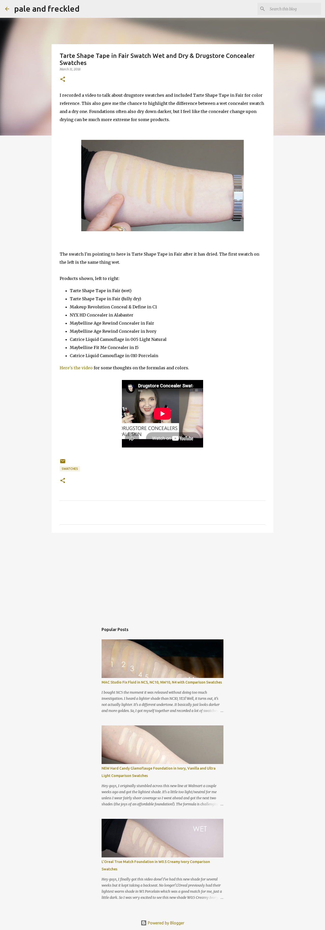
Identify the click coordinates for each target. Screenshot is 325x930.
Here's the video (76, 367)
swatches (70, 468)
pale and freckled (46, 8)
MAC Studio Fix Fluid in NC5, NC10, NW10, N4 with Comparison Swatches (162, 682)
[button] (63, 79)
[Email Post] (63, 463)
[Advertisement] (162, 575)
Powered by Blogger (165, 923)
